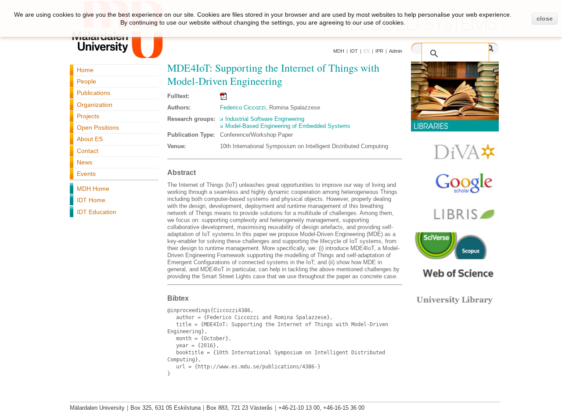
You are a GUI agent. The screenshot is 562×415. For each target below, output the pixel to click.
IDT (354, 51)
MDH (338, 51)
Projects (88, 116)
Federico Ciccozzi (243, 107)
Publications (93, 92)
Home (85, 69)
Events (86, 173)
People (86, 81)
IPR (379, 51)
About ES (90, 138)
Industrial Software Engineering (264, 119)
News (84, 162)
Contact (87, 150)
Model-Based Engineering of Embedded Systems (287, 126)
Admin (395, 51)
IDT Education (96, 211)
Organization (94, 104)
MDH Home (93, 188)
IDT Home (91, 200)
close (545, 18)
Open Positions (98, 127)
